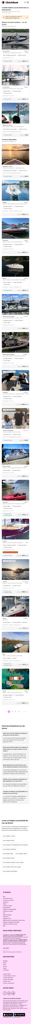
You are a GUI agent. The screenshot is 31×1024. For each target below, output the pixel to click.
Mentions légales (7, 914)
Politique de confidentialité (9, 909)
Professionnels (6, 907)
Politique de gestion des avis (10, 924)
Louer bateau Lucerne (9, 836)
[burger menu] (25, 2)
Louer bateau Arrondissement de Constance (15, 845)
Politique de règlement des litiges (11, 922)
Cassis (4, 968)
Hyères (4, 962)
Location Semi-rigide (8, 979)
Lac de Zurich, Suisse (6, 12)
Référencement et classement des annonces (14, 920)
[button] (15, 48)
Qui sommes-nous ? (8, 898)
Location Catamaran (8, 977)
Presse (4, 904)
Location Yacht (6, 981)
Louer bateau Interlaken (9, 849)
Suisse (18, 11)
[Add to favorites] (27, 31)
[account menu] (27, 2)
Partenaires (6, 916)
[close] (27, 17)
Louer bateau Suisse (8, 840)
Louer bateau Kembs (8, 858)
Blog (4, 925)
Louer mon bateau (7, 905)
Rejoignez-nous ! (7, 918)
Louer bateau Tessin (21, 853)
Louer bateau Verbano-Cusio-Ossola (13, 862)
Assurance (5, 902)
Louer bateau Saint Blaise (10, 871)
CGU (4, 913)
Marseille (5, 961)
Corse (4, 964)
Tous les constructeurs (8, 983)
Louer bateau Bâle (8, 853)
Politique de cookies (8, 911)
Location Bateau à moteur (9, 975)
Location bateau (5, 11)
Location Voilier (6, 974)
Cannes (5, 966)
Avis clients (6, 948)
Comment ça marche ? (8, 900)
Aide (4, 896)
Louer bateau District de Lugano (12, 867)
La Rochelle (6, 970)
